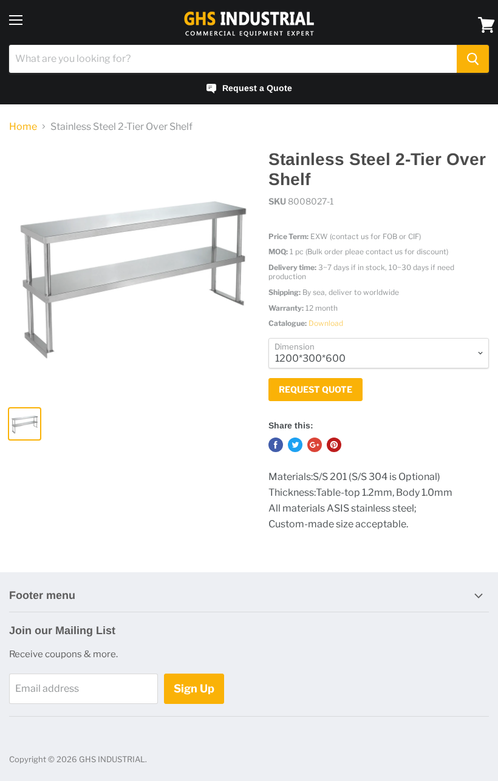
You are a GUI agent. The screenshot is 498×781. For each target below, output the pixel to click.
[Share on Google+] (314, 445)
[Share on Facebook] (275, 445)
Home (23, 126)
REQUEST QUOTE (315, 389)
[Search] (473, 59)
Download (326, 323)
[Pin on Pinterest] (334, 445)
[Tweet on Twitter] (295, 445)
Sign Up (194, 688)
